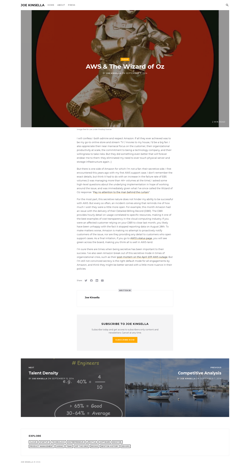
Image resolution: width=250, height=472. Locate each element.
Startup (44, 442)
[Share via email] (102, 280)
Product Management (41, 446)
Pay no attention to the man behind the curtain (121, 192)
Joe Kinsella (32, 5)
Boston (117, 442)
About (61, 5)
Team (69, 446)
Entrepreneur (76, 442)
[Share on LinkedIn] (97, 280)
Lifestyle (91, 442)
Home (51, 5)
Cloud (125, 59)
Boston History (110, 446)
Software (104, 442)
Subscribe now (125, 340)
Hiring (60, 446)
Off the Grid (81, 446)
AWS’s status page (141, 238)
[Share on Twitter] (86, 280)
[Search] (227, 5)
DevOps (125, 446)
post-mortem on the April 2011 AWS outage (142, 257)
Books (94, 446)
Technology (58, 442)
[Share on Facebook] (91, 280)
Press (71, 5)
